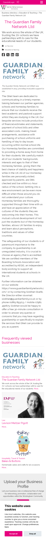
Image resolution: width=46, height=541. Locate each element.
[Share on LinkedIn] (12, 55)
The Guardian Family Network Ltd (21, 379)
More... (36, 389)
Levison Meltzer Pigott (15, 423)
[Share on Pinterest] (17, 55)
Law (3, 420)
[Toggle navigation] (41, 2)
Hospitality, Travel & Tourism (13, 458)
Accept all (13, 534)
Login (12, 2)
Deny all (32, 534)
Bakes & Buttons (11, 461)
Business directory (9, 13)
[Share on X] (7, 55)
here (7, 527)
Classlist (6, 2)
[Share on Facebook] (3, 55)
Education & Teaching (28, 13)
